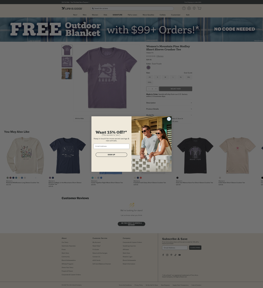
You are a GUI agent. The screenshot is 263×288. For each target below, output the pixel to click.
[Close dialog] (169, 119)
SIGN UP (111, 154)
